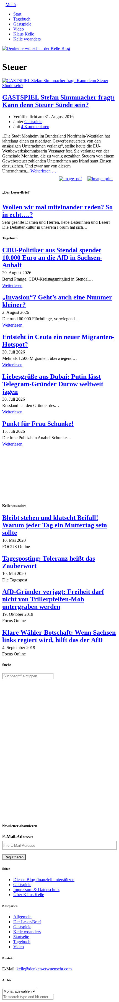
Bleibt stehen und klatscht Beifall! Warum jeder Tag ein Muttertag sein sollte (54, 525)
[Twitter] (4, 53)
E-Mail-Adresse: (17, 836)
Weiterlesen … (43, 171)
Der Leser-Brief (27, 921)
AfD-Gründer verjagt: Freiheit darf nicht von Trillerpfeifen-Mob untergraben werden (53, 599)
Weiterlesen (12, 285)
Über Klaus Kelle (28, 894)
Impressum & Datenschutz (36, 889)
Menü (11, 4)
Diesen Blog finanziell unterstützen (43, 879)
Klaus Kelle (23, 34)
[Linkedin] (12, 53)
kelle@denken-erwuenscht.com (44, 969)
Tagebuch (21, 19)
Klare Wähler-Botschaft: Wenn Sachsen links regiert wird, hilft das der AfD (59, 636)
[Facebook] (8, 53)
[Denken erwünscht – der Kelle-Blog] (36, 48)
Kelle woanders (27, 39)
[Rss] (17, 53)
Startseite (21, 936)
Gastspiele (22, 24)
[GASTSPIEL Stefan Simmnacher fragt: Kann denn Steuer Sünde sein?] (59, 85)
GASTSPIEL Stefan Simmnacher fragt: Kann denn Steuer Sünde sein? (58, 101)
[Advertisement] (38, 475)
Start (17, 14)
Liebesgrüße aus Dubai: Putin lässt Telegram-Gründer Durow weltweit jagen (52, 384)
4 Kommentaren (35, 126)
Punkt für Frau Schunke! (38, 423)
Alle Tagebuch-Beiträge (23, 451)
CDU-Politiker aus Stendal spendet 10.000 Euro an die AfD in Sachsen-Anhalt (52, 257)
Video (18, 29)
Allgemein (22, 916)
